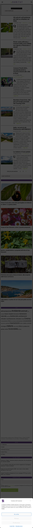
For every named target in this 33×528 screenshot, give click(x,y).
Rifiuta (16, 518)
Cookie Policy (12, 526)
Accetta (16, 514)
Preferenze (16, 522)
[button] (30, 501)
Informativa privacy (19, 526)
